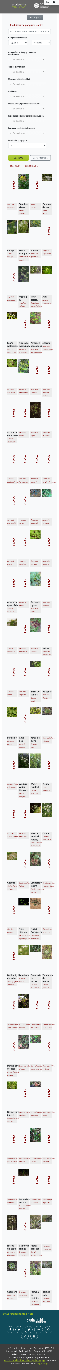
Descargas (34, 17)
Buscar (17, 158)
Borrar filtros (39, 158)
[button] (27, 59)
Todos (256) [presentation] (14, 166)
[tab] (14, 166)
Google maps (42, 1363)
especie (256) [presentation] (31, 166)
